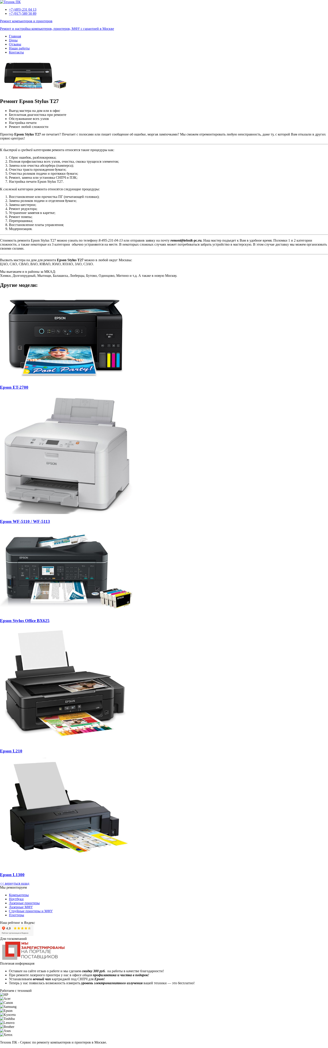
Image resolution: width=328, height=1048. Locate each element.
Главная (15, 36)
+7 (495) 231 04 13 (22, 9)
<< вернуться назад (14, 883)
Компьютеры (19, 895)
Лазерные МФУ (21, 907)
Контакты (16, 52)
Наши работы (19, 48)
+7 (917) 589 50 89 (22, 13)
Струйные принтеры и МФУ (31, 911)
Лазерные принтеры (24, 903)
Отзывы (15, 44)
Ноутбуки (16, 899)
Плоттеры (16, 915)
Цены (13, 40)
